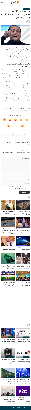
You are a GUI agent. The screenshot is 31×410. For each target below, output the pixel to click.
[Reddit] (6, 135)
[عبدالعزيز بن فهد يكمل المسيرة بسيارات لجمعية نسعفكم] (8, 241)
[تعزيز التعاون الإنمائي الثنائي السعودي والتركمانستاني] (23, 373)
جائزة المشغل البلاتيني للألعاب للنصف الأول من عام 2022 (24, 399)
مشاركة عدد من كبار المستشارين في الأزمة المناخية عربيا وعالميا (25, 284)
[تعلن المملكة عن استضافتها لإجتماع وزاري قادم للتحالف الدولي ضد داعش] (8, 258)
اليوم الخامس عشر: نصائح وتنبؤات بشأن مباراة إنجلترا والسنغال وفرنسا (9, 284)
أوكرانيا (21, 108)
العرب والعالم (26, 337)
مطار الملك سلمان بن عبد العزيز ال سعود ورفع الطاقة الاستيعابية (23, 213)
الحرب (17, 108)
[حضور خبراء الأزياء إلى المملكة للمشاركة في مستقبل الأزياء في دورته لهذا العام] (23, 222)
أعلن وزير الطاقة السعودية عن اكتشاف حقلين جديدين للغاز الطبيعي (8, 213)
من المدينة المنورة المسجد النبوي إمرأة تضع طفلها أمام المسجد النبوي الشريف (23, 267)
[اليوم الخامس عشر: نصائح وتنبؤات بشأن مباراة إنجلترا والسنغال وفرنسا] (8, 276)
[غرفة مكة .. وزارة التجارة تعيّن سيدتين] (8, 373)
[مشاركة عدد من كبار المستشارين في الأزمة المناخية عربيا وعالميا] (23, 276)
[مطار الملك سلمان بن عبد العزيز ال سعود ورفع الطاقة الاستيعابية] (23, 205)
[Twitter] (17, 135)
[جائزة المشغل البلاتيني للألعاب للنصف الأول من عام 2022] (23, 391)
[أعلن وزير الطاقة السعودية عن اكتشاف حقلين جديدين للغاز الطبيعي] (8, 205)
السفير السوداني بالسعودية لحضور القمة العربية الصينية (9, 399)
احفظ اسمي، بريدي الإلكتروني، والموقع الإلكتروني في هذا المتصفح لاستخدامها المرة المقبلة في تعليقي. (15, 187)
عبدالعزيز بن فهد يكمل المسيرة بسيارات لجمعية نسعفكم (9, 249)
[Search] (2, 2)
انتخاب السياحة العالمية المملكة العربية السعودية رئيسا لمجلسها (8, 341)
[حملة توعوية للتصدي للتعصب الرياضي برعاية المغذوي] (23, 353)
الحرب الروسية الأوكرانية (8, 108)
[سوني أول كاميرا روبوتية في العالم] (8, 353)
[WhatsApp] (10, 135)
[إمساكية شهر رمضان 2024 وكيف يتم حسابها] (23, 241)
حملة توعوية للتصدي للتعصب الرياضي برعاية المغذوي (24, 361)
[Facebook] (20, 135)
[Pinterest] (13, 135)
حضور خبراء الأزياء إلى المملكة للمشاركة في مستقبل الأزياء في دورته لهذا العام (23, 230)
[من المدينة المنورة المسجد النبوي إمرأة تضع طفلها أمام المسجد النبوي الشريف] (23, 258)
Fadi (14, 21)
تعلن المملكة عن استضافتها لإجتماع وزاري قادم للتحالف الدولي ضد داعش (8, 267)
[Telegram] (2, 135)
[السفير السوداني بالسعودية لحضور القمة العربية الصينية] (8, 391)
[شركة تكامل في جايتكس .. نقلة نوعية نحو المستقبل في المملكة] (23, 333)
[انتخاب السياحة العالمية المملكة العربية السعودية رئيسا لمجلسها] (8, 333)
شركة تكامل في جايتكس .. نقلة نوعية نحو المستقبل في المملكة (23, 341)
